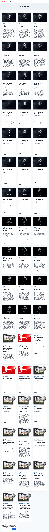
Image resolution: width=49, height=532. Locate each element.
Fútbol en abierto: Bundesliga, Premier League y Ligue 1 (8, 507)
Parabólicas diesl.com (6, 86)
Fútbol (4, 23)
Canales (35, 335)
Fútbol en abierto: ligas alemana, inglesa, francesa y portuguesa (24, 507)
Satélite (43, 335)
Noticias (43, 438)
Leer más (5, 125)
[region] (9, 527)
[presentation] (9, 17)
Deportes (38, 335)
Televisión (5, 345)
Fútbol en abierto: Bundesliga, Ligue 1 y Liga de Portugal (24, 410)
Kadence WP (31, 529)
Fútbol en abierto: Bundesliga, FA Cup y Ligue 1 (8, 442)
